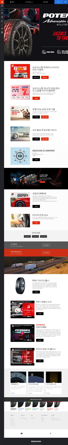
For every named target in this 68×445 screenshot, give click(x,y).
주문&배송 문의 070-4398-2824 (55, 419)
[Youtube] (21, 433)
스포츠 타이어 (12, 418)
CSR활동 (42, 419)
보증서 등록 (45, 117)
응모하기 (45, 77)
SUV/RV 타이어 (13, 422)
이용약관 (32, 417)
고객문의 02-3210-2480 (54, 418)
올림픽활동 (42, 418)
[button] (2, 6)
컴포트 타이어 (12, 419)
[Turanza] (21, 405)
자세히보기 (36, 269)
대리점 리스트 (36, 77)
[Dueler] (36, 405)
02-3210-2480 (46, 245)
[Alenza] (43, 405)
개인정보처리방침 (33, 418)
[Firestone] (58, 405)
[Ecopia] (28, 405)
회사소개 (42, 417)
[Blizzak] (50, 405)
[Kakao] (50, 433)
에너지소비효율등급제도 (24, 418)
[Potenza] (14, 405)
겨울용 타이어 (12, 423)
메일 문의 (52, 417)
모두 (11, 417)
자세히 (36, 98)
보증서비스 (22, 417)
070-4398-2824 (46, 252)
